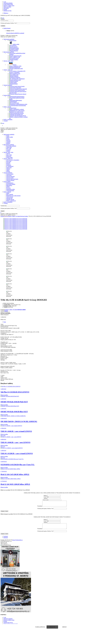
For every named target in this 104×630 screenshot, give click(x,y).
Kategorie (5, 216)
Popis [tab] (4, 322)
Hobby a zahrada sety (11, 200)
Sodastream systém (10, 189)
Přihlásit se (5, 13)
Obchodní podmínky (8, 3)
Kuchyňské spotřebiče (11, 146)
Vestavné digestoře (10, 176)
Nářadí (7, 193)
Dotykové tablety (24, 216)
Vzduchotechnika (10, 190)
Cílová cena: (45, 499)
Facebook (5, 536)
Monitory (8, 163)
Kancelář (8, 162)
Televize (8, 153)
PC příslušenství (9, 166)
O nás (4, 1)
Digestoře (8, 140)
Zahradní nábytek (10, 199)
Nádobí (8, 186)
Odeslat (2, 511)
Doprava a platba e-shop (8, 5)
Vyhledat (3, 19)
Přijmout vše (52, 626)
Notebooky (8, 165)
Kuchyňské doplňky (10, 184)
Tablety (8, 170)
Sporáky (8, 139)
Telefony (8, 168)
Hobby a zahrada (7, 106)
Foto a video (9, 154)
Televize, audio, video (8, 60)
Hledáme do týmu (7, 10)
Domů (2, 216)
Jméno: (45, 495)
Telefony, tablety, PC (8, 69)
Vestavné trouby (9, 174)
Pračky (7, 135)
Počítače (8, 171)
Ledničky (8, 142)
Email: (45, 496)
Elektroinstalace (9, 182)
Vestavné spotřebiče (7, 85)
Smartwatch (9, 167)
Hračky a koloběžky (7, 119)
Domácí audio (9, 157)
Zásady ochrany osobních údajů (10, 623)
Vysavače (8, 149)
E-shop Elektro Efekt (8, 4)
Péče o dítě (8, 148)
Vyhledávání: (3, 205)
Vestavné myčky (10, 177)
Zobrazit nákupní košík (11, 33)
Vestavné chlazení (10, 180)
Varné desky (9, 175)
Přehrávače (8, 156)
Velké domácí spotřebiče (8, 39)
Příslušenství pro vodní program (13, 195)
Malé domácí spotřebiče (8, 52)
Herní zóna (8, 161)
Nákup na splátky (7, 6)
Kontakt (5, 9)
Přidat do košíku (4, 395)
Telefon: (45, 498)
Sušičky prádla (9, 137)
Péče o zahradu (9, 194)
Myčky (7, 138)
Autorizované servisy (8, 622)
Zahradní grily (9, 198)
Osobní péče (9, 147)
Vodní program (9, 197)
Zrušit (6, 511)
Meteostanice (9, 185)
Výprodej (5, 120)
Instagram (5, 537)
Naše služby (6, 8)
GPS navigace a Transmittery (12, 160)
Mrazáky (8, 143)
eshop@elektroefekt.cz (17, 540)
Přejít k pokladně (20, 33)
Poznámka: (39, 506)
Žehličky (8, 151)
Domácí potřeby (7, 95)
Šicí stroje (8, 188)
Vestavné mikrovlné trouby (12, 179)
